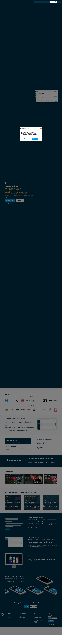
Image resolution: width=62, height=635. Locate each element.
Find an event (52, 1)
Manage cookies (27, 138)
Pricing (42, 1)
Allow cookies (35, 138)
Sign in (59, 1)
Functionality (37, 1)
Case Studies (46, 1)
